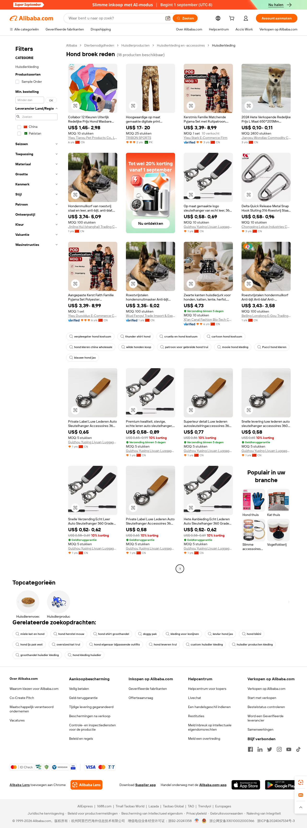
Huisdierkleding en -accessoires (181, 45)
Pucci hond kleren (274, 347)
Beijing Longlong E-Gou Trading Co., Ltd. (266, 316)
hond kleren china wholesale (93, 347)
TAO (191, 806)
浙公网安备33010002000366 (231, 821)
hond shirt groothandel (113, 634)
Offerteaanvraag (141, 698)
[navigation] (36, 307)
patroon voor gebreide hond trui (186, 347)
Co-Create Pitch (22, 698)
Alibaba (71, 45)
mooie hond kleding (235, 347)
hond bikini (254, 634)
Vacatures (17, 720)
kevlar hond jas (223, 634)
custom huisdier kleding (207, 644)
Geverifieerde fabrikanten (148, 689)
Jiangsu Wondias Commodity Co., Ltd (266, 138)
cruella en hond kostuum (181, 336)
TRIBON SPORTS (138, 138)
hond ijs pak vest (31, 644)
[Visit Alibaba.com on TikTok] (298, 749)
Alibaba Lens (20, 785)
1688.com (104, 806)
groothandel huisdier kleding (39, 655)
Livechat (194, 698)
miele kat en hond (32, 634)
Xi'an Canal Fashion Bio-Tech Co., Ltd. (208, 319)
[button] (168, 18)
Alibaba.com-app (213, 785)
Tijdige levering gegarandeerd (91, 707)
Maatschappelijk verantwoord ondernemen (31, 709)
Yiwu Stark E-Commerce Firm (205, 138)
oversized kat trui (68, 644)
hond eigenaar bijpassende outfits (117, 644)
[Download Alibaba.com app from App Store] (245, 785)
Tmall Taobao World (130, 806)
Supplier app (145, 785)
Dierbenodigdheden (99, 45)
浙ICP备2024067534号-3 (276, 821)
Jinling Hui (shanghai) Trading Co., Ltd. (92, 227)
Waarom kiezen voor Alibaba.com (34, 689)
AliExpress (85, 806)
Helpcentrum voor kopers (207, 689)
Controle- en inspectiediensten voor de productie (92, 727)
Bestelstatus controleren (266, 707)
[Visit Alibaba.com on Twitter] (269, 749)
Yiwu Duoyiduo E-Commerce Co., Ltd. (92, 316)
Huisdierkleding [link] (223, 45)
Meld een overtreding (204, 738)
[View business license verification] (197, 820)
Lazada (153, 806)
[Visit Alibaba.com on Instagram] (279, 749)
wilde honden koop (138, 347)
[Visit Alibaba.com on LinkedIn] (260, 749)
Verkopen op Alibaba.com (266, 689)
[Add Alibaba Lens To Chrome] (86, 785)
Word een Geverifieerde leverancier (265, 718)
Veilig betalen (79, 689)
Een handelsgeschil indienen (209, 707)
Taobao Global (173, 806)
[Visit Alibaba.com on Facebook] (250, 749)
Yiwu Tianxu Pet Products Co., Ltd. (92, 138)
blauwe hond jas (85, 357)
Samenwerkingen (260, 729)
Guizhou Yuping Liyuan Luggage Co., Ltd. (208, 227)
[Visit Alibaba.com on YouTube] (289, 749)
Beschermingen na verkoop (89, 716)
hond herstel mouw (71, 634)
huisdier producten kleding (255, 644)
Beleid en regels (81, 738)
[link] (301, 782)
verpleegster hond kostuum (92, 336)
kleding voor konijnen (185, 634)
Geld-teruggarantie (83, 698)
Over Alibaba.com (24, 678)
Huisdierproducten (135, 45)
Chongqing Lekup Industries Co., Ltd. (266, 227)
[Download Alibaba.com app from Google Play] (281, 785)
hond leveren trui (165, 644)
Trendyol (204, 806)
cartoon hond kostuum (227, 336)
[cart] (232, 19)
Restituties (196, 716)
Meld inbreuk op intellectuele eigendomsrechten (209, 727)
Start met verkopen (262, 698)
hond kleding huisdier (87, 655)
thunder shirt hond (137, 336)
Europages (223, 806)
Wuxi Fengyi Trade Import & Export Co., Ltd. (150, 316)
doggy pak (150, 634)
